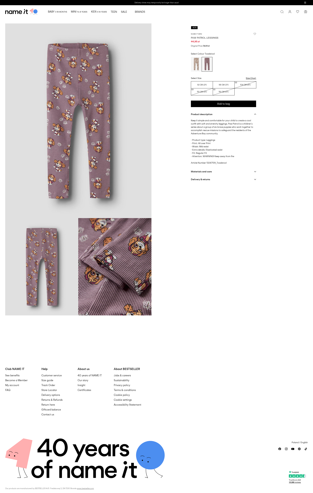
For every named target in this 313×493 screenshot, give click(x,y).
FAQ (7, 390)
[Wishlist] (297, 11)
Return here (48, 404)
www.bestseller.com (85, 488)
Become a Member (16, 380)
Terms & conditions (125, 390)
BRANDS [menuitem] (140, 11)
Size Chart (251, 78)
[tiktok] (306, 449)
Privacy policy (122, 385)
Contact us (47, 414)
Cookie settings (123, 399)
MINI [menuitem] (79, 11)
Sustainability (121, 380)
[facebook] (280, 449)
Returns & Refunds (52, 399)
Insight (81, 385)
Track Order (48, 385)
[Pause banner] (305, 2)
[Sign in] (290, 11)
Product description (201, 114)
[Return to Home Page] (21, 11)
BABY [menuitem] (57, 11)
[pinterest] (299, 449)
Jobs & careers (122, 375)
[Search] (282, 11)
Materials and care (201, 171)
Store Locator (49, 390)
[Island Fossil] (196, 64)
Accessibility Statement (128, 404)
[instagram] (286, 449)
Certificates (84, 390)
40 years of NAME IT (90, 375)
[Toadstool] (207, 64)
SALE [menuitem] (124, 11)
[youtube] (293, 449)
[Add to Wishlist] (255, 34)
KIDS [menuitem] (99, 11)
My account (12, 385)
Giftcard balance (51, 409)
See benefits (12, 375)
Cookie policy (122, 394)
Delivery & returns (200, 179)
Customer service (51, 375)
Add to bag (223, 103)
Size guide (47, 380)
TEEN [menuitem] (114, 11)
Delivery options (50, 394)
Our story (83, 380)
